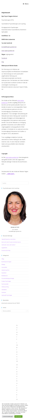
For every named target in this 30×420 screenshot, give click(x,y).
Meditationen (5, 275)
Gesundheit (4, 267)
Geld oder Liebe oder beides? (8, 245)
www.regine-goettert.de (12, 157)
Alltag (3, 259)
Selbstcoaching (5, 286)
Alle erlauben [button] (18, 416)
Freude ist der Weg (6, 250)
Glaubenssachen (5, 270)
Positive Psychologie (6, 281)
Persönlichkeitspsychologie (8, 278)
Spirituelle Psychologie (7, 295)
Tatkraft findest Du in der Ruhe (8, 239)
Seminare (4, 292)
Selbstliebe (4, 289)
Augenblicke (4, 247)
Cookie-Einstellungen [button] (8, 416)
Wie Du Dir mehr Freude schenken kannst (11, 242)
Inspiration (4, 273)
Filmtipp (3, 264)
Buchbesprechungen (6, 261)
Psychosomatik (5, 284)
